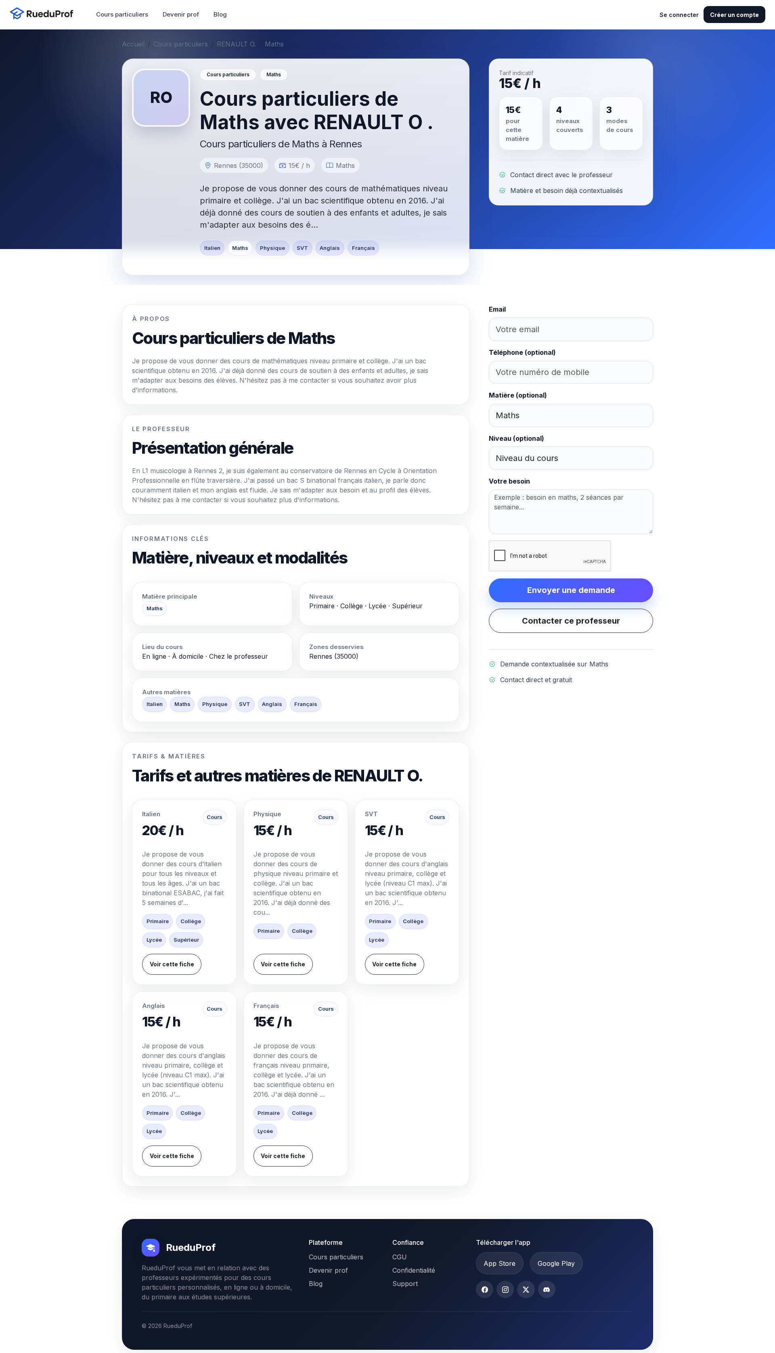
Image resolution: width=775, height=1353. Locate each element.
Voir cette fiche (172, 964)
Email (497, 309)
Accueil (133, 44)
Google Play (556, 1263)
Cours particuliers (122, 14)
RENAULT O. (236, 44)
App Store (499, 1263)
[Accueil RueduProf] (44, 14)
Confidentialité (413, 1270)
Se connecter (679, 14)
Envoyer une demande (571, 590)
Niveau (516, 438)
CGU (399, 1257)
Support (405, 1284)
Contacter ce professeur (571, 621)
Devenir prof (181, 14)
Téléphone (522, 352)
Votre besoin (509, 481)
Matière (518, 395)
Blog (220, 14)
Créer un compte (734, 14)
